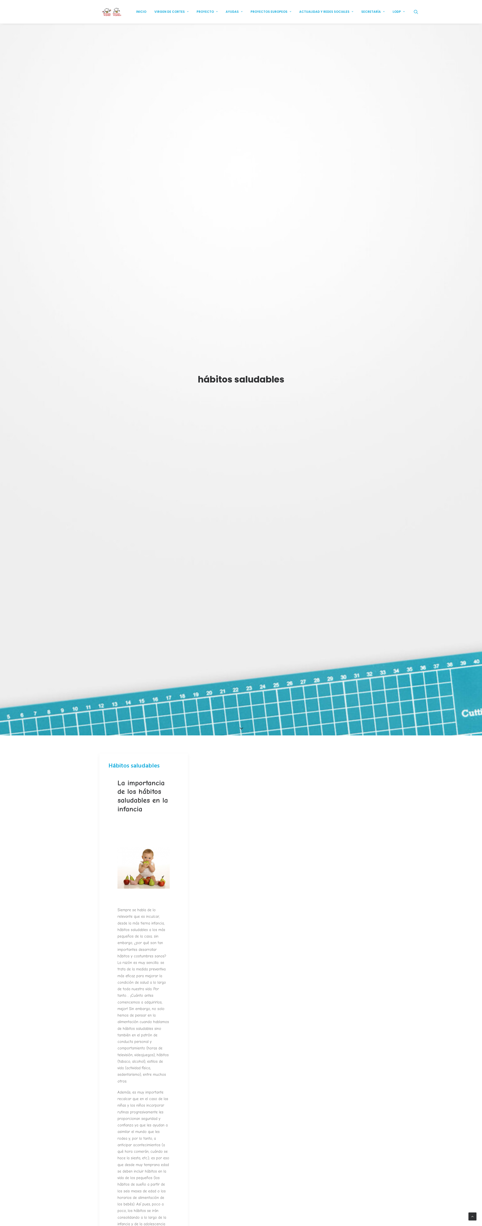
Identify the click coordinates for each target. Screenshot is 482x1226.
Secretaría (371, 12)
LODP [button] (397, 12)
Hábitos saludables (134, 766)
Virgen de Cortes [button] (169, 12)
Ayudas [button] (232, 12)
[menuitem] (141, 12)
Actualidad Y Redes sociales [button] (324, 12)
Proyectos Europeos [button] (269, 12)
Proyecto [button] (205, 12)
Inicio (141, 12)
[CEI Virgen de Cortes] (111, 12)
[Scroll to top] (472, 1216)
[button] (418, 12)
